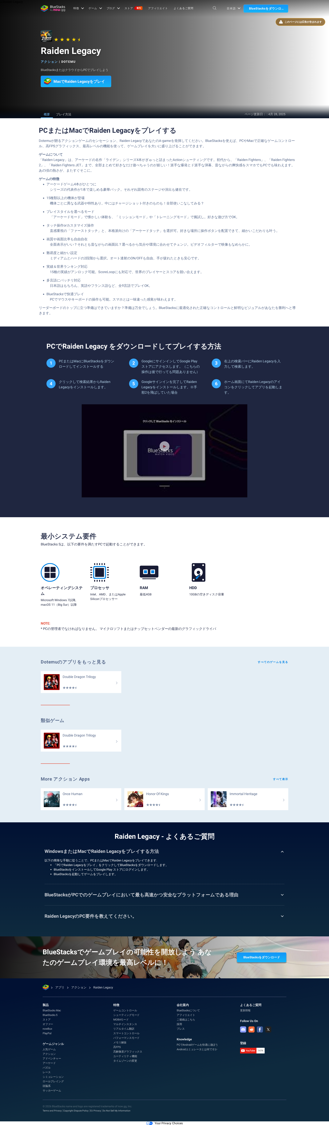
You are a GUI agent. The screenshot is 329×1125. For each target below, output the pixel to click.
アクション (49, 62)
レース (46, 1072)
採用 (179, 1024)
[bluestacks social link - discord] (243, 1029)
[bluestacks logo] (53, 8)
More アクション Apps (65, 779)
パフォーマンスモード (126, 1037)
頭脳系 (46, 1085)
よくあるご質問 (183, 8)
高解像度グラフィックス (127, 1051)
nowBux (47, 1028)
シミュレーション (53, 1076)
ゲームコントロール (125, 1010)
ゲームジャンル (53, 1044)
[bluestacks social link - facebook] (260, 1029)
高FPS (117, 1047)
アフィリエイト (158, 8)
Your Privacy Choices (169, 1123)
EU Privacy (95, 1110)
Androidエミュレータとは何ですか (197, 1049)
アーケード (49, 1063)
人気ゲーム (49, 1049)
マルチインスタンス (125, 1024)
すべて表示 (280, 779)
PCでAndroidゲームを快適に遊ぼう (197, 1044)
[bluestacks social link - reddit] (251, 1029)
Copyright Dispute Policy (76, 1110)
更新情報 (245, 1010)
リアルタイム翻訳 (123, 1028)
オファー (48, 1024)
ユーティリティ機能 (125, 1056)
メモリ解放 (119, 1042)
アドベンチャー (52, 1058)
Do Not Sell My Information (116, 1110)
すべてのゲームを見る (273, 661)
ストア (133, 8)
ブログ (111, 8)
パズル (46, 1067)
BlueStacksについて (188, 1010)
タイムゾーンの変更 (125, 1060)
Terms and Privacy (52, 1110)
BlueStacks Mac (52, 1010)
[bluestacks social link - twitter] (268, 1029)
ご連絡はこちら (186, 1019)
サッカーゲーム (52, 1090)
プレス (180, 1028)
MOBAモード (121, 1019)
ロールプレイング (53, 1081)
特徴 (76, 8)
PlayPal (47, 1033)
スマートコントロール (126, 1033)
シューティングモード (126, 1014)
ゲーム (93, 8)
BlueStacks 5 (50, 1014)
